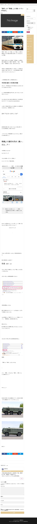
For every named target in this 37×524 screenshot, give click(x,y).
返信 (21, 478)
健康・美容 (30, 46)
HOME (2, 4)
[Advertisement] (12, 240)
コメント (2, 486)
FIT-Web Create (16, 521)
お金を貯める (30, 41)
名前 (2, 496)
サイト (2, 504)
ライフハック (30, 43)
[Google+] (15, 32)
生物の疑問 (30, 59)
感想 (28, 51)
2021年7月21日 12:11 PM (6, 471)
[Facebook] (4, 32)
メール (2, 500)
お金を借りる (30, 38)
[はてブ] (20, 32)
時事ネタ (29, 54)
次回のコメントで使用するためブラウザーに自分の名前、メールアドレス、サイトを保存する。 (12, 510)
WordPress (26, 521)
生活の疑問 (30, 56)
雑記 (5, 4)
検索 (27, 8)
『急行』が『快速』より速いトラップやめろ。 (14, 4)
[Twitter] (9, 32)
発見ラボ (21, 520)
